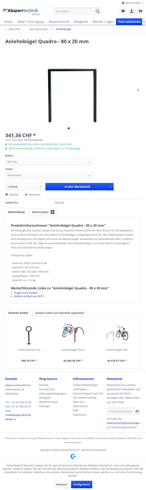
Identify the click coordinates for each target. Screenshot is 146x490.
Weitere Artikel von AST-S (28, 296)
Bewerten (34, 194)
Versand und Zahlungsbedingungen (52, 391)
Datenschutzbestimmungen (123, 423)
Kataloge (44, 406)
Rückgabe (45, 397)
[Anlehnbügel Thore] (73, 333)
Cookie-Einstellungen (85, 385)
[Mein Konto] (131, 11)
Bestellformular (48, 402)
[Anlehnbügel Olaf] (117, 333)
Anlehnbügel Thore (73, 349)
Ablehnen (61, 484)
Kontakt (43, 385)
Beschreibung (16, 212)
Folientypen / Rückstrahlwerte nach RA (88, 391)
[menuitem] (77, 11)
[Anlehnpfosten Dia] (29, 333)
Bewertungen (42, 212)
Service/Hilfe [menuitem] (132, 3)
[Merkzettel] (122, 11)
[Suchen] (97, 11)
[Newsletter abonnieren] (137, 411)
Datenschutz (80, 406)
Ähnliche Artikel (18, 313)
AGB (75, 410)
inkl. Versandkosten (33, 139)
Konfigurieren (81, 484)
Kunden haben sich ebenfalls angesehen (59, 313)
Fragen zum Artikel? (25, 292)
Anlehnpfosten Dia (29, 349)
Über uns (78, 402)
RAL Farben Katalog (84, 397)
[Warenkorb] (140, 11)
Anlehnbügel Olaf (116, 349)
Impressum (80, 414)
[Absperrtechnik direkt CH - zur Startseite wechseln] (22, 12)
